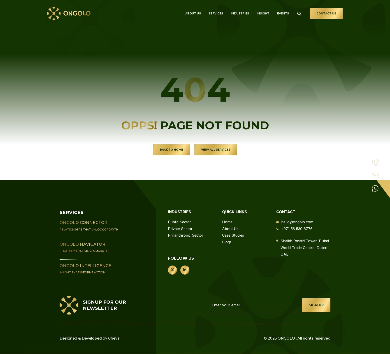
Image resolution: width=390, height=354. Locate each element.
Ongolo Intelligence (85, 265)
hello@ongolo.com (297, 222)
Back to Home (171, 149)
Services (216, 13)
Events (283, 13)
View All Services (215, 149)
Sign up (316, 305)
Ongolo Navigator (82, 244)
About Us (193, 13)
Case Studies (233, 235)
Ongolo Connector (83, 222)
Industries (240, 13)
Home (227, 222)
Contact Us (326, 13)
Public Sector (179, 222)
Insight (263, 13)
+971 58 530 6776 (297, 228)
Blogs (227, 242)
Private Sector (180, 228)
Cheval (114, 338)
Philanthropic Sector (185, 235)
